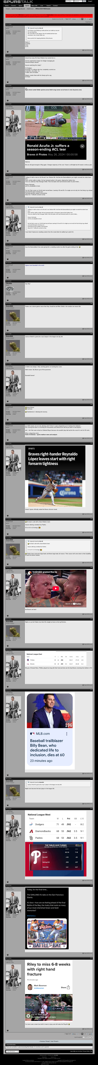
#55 (91, 174)
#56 (91, 203)
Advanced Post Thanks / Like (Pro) (40, 1060)
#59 (91, 280)
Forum (8, 9)
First (74, 19)
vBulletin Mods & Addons (53, 1060)
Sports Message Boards (18, 9)
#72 (91, 778)
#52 (91, 55)
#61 (91, 333)
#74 (91, 885)
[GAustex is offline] (10, 289)
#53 (91, 85)
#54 (91, 103)
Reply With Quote (88, 50)
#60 (91, 303)
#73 (91, 808)
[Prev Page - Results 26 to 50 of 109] (77, 19)
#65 (91, 443)
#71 (91, 690)
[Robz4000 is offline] (13, 315)
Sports (27, 5)
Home (7, 5)
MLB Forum (30, 9)
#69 (91, 619)
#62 (91, 363)
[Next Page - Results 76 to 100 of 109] (87, 19)
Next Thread (54, 1041)
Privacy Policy (86, 1051)
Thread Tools (88, 22)
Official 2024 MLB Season (42, 9)
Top (91, 1037)
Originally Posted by (36, 28)
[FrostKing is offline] (13, 121)
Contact (55, 5)
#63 (91, 404)
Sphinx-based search (53, 1064)
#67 (91, 537)
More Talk (34, 5)
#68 (91, 567)
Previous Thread (44, 1041)
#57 (91, 244)
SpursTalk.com (74, 1051)
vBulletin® (49, 1057)
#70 (91, 649)
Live (41, 5)
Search (49, 5)
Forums (13, 5)
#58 (91, 262)
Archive (80, 1051)
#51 (91, 24)
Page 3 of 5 (68, 19)
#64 (91, 423)
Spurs (20, 5)
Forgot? (90, 1)
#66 (91, 519)
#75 (91, 958)
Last (90, 19)
